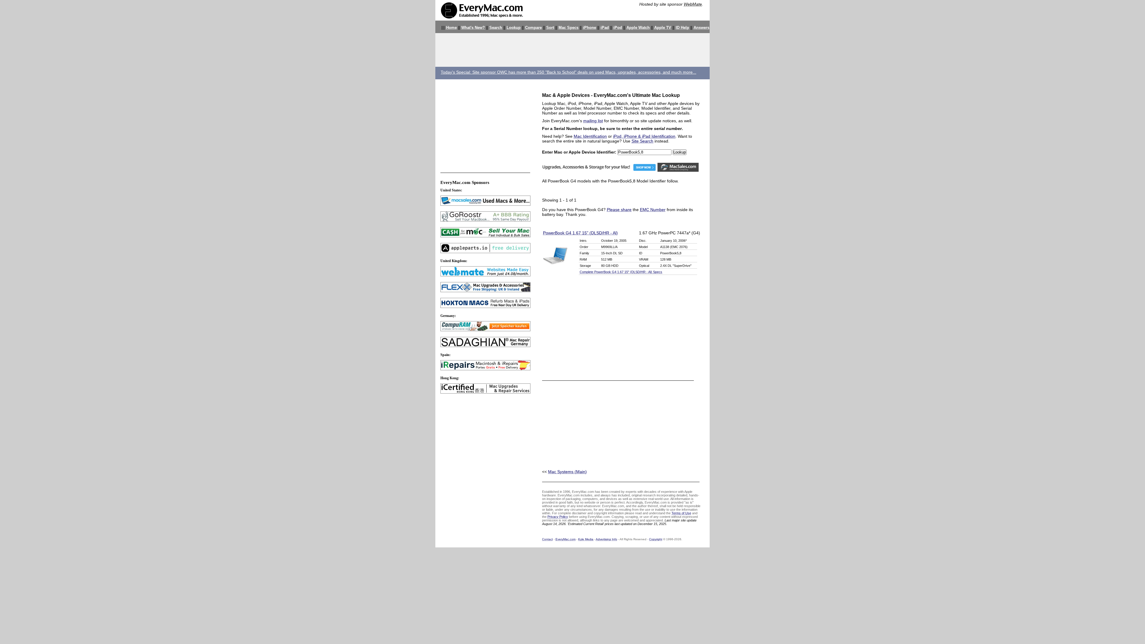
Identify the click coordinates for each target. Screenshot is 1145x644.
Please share (619, 209)
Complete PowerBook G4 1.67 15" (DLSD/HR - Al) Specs (621, 272)
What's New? (473, 28)
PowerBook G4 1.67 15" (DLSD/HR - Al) (580, 232)
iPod (617, 28)
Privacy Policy (557, 516)
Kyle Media (585, 539)
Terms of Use (681, 513)
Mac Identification (590, 136)
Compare (533, 28)
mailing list (593, 120)
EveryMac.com (565, 539)
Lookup (514, 28)
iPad (605, 28)
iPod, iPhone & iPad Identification (644, 136)
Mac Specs (568, 28)
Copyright (655, 539)
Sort (550, 28)
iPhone (589, 28)
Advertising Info (606, 539)
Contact (547, 539)
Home (451, 28)
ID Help (682, 28)
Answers (701, 28)
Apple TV (662, 28)
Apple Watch (638, 28)
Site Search (642, 141)
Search (495, 28)
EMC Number (653, 209)
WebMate (693, 4)
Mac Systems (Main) (567, 471)
